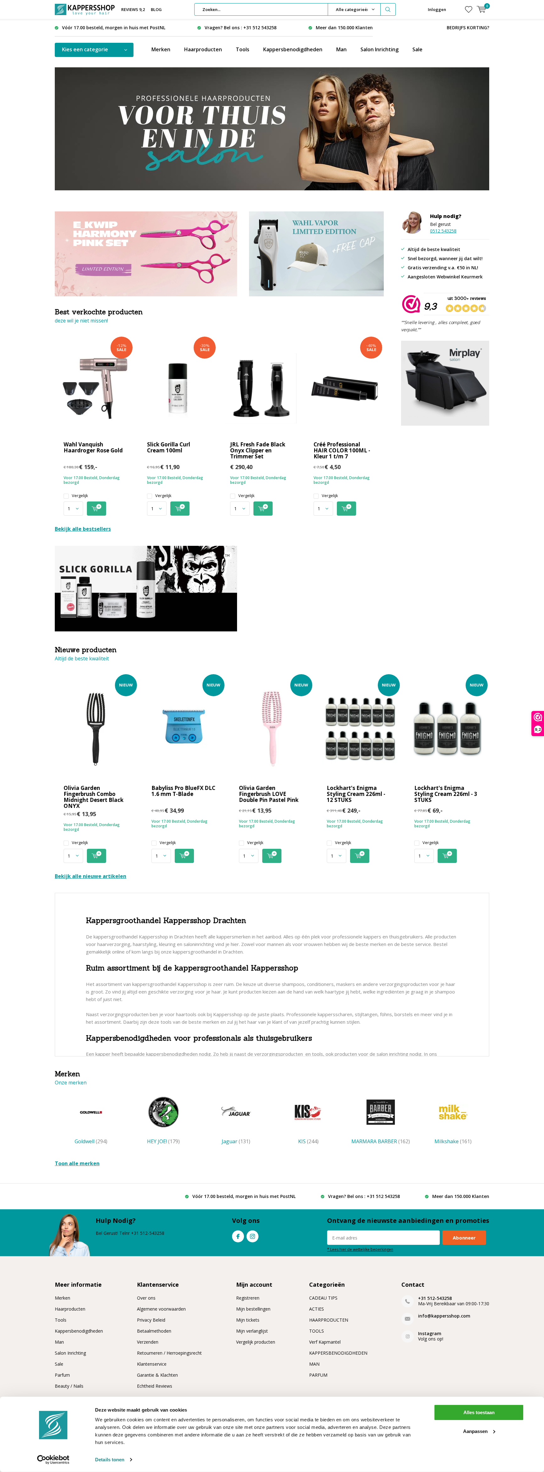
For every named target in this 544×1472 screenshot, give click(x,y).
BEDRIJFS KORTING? (468, 28)
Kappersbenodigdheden (292, 49)
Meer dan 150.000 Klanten (344, 28)
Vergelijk (80, 495)
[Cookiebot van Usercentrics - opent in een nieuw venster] (53, 1459)
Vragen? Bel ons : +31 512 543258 (240, 28)
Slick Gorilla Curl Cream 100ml (168, 447)
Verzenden (147, 1342)
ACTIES (316, 1309)
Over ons (146, 1298)
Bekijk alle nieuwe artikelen (90, 876)
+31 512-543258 (435, 1298)
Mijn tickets (247, 1320)
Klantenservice (152, 1364)
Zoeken (388, 9)
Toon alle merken (77, 1163)
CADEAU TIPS (323, 1298)
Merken (160, 49)
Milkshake (453, 1141)
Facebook (238, 1236)
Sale (417, 49)
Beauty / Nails (69, 1386)
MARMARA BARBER (380, 1141)
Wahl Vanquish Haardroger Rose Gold (93, 447)
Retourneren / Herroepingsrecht (169, 1353)
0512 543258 (443, 231)
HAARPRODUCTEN (328, 1320)
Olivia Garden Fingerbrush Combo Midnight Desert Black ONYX (93, 796)
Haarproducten (203, 49)
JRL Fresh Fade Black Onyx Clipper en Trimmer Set (257, 450)
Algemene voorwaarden (161, 1309)
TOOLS (316, 1331)
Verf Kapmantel (325, 1342)
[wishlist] (468, 9)
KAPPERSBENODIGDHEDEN (338, 1353)
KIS (308, 1141)
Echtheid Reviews (154, 1386)
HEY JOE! (163, 1141)
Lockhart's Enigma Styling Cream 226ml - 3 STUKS (445, 793)
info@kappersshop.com (444, 1315)
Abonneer (464, 1237)
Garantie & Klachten (157, 1375)
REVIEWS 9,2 (133, 9)
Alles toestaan (479, 1412)
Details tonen (109, 1459)
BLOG (156, 9)
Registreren (247, 1298)
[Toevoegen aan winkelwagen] (96, 508)
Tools (242, 49)
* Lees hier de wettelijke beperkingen (360, 1249)
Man (341, 49)
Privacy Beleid (151, 1320)
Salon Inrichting (379, 49)
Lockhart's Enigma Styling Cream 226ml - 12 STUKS (356, 793)
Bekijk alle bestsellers (83, 528)
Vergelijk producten (255, 1342)
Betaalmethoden (154, 1331)
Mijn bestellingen (253, 1309)
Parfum (62, 1375)
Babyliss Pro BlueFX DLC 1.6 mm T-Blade (183, 791)
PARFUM (318, 1375)
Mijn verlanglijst (252, 1331)
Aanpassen (475, 1431)
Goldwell (91, 1141)
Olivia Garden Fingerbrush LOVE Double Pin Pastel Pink (268, 793)
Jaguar (236, 1141)
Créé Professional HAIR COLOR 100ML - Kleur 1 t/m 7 (342, 450)
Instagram (252, 1236)
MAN (314, 1364)
